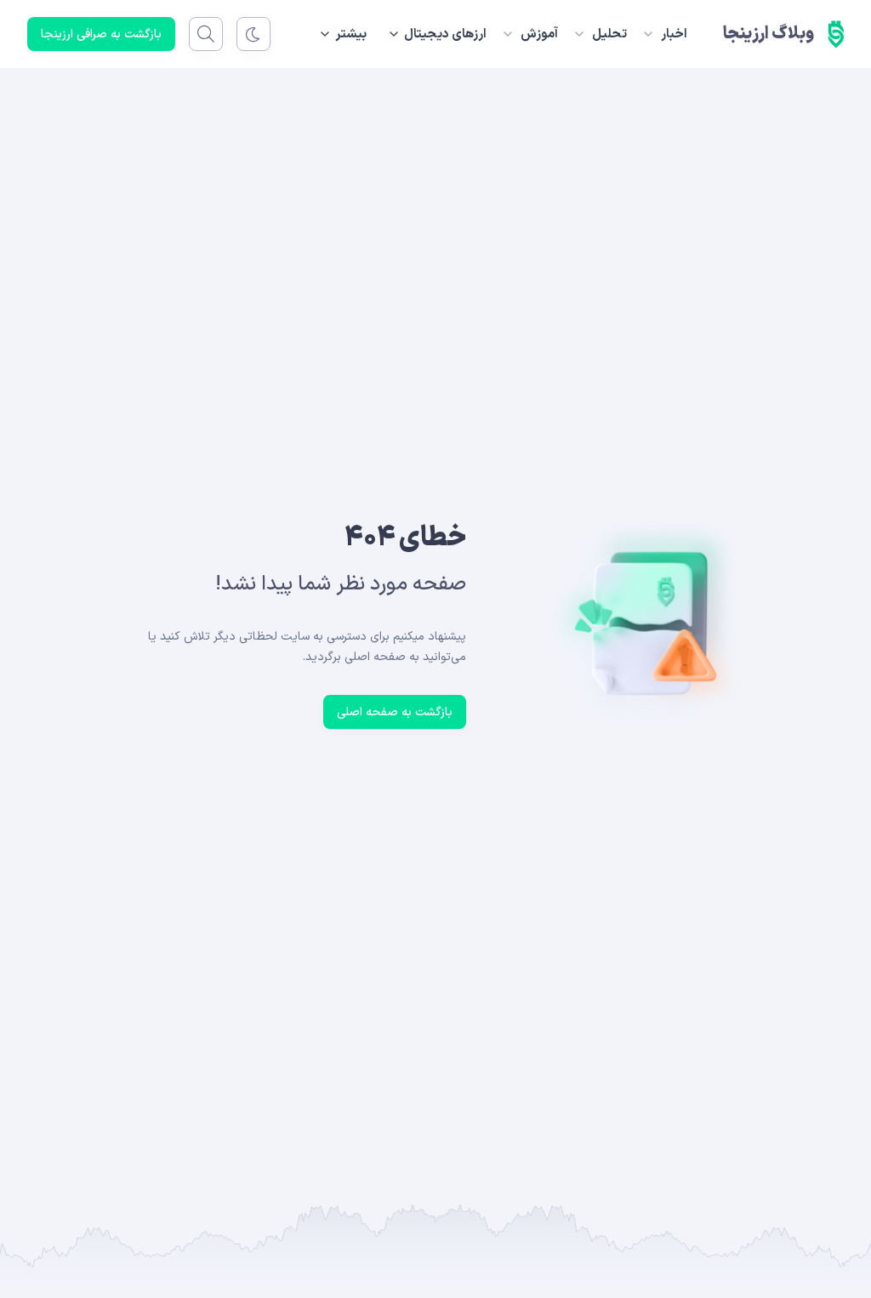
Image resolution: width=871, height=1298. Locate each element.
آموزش (539, 34)
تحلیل (609, 34)
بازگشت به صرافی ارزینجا (101, 34)
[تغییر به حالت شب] (253, 34)
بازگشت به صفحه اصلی (395, 712)
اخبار (674, 34)
